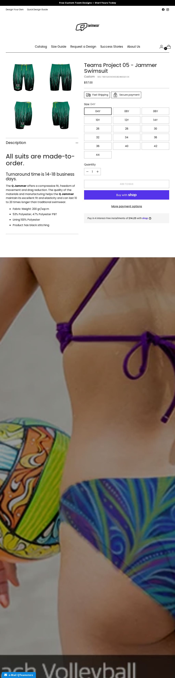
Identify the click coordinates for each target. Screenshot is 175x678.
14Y (155, 120)
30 (155, 129)
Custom (89, 77)
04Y (97, 111)
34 (126, 137)
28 (126, 129)
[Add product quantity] (98, 171)
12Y (127, 120)
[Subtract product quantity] (87, 171)
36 (155, 137)
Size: (89, 104)
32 (97, 137)
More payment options (126, 206)
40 (126, 146)
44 (98, 155)
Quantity (90, 164)
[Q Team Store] (87, 26)
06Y (126, 111)
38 (97, 146)
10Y (98, 120)
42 (155, 146)
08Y (155, 111)
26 (97, 129)
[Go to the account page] (160, 46)
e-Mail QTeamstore (20, 675)
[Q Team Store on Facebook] (163, 9)
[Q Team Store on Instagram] (167, 9)
